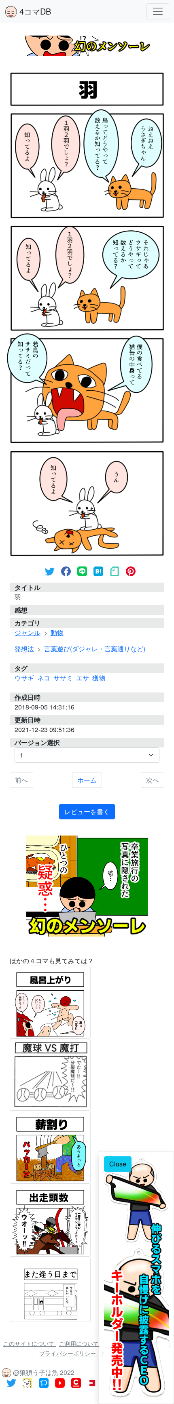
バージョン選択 (37, 742)
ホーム (87, 780)
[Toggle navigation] (157, 11)
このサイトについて (29, 1343)
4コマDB (34, 11)
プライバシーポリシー (68, 1353)
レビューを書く (87, 811)
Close (117, 1163)
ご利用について (79, 1343)
